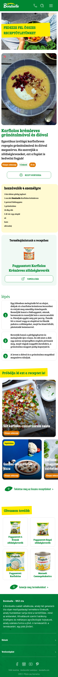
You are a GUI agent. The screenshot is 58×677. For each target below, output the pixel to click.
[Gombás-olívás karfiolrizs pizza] (22, 478)
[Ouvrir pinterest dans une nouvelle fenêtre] (37, 665)
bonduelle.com (44, 670)
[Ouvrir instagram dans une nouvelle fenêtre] (24, 665)
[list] (29, 459)
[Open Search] (42, 5)
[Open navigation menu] (50, 5)
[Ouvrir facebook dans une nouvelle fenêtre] (17, 665)
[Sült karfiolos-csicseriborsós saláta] (29, 436)
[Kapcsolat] (35, 5)
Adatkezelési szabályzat (28, 670)
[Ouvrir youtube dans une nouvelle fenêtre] (30, 665)
